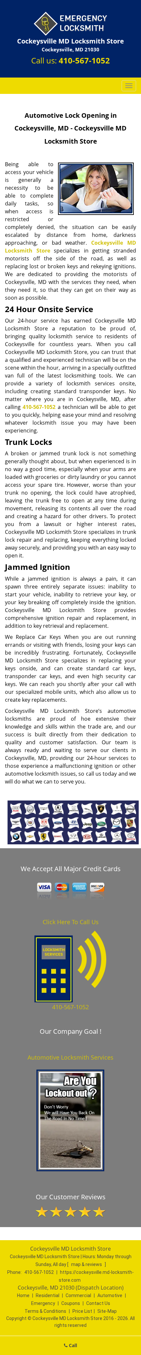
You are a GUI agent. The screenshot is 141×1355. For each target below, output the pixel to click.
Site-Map (107, 1311)
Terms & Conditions (45, 1311)
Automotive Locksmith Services (70, 1057)
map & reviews (87, 1264)
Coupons (70, 1303)
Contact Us (98, 1303)
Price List (82, 1311)
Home (23, 1295)
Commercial (78, 1295)
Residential (47, 1295)
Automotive (109, 1295)
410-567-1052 (84, 60)
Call (72, 1345)
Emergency (43, 1303)
